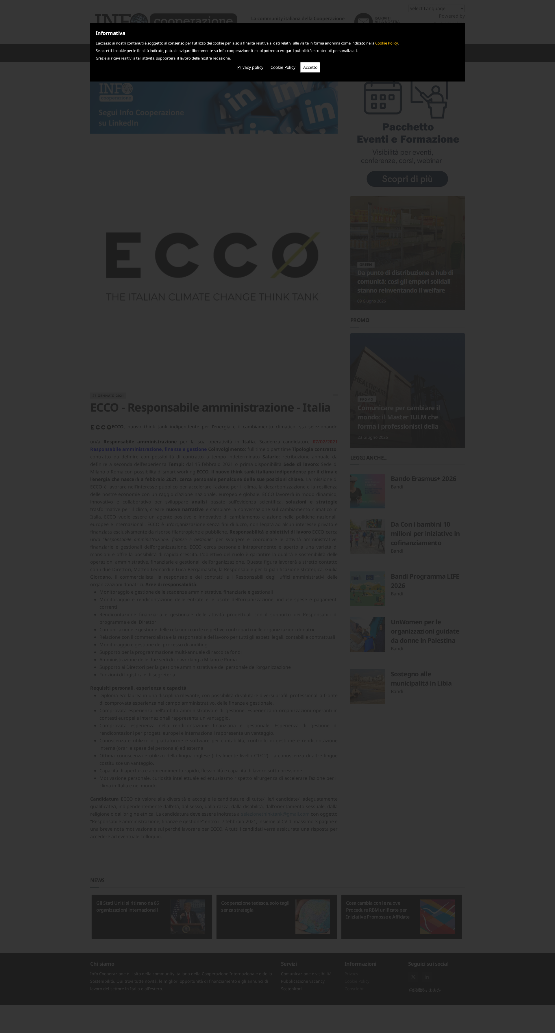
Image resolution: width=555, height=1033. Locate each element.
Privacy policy (250, 67)
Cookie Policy (386, 43)
